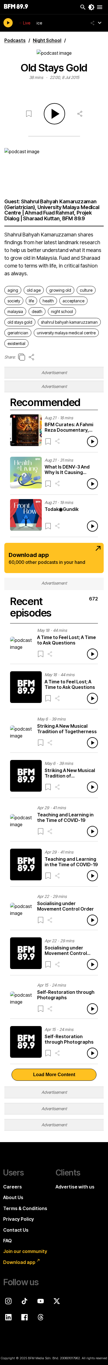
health (48, 300)
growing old (60, 290)
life (31, 300)
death (37, 311)
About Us (13, 1197)
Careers (12, 1187)
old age (34, 290)
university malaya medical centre (66, 332)
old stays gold (19, 322)
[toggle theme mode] (91, 7)
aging (12, 290)
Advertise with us (75, 1187)
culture (86, 290)
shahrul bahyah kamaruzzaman (69, 322)
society (13, 300)
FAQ (7, 1240)
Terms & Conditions (25, 1208)
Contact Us (16, 1230)
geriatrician (17, 332)
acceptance (73, 300)
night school (62, 311)
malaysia (15, 311)
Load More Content (54, 1074)
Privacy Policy (18, 1219)
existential (16, 343)
